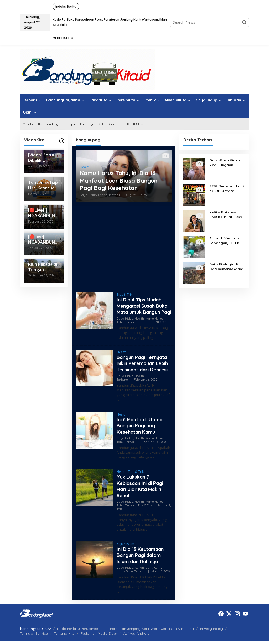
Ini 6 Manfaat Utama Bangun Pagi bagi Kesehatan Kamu (139, 426)
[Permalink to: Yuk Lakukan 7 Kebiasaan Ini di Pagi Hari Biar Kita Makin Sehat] (94, 487)
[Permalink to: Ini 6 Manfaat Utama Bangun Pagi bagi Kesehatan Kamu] (94, 429)
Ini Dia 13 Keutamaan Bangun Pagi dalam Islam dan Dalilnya (140, 555)
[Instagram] (237, 613)
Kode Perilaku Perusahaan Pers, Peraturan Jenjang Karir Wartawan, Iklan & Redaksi (125, 629)
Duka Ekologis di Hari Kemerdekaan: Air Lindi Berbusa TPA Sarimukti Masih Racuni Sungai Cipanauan (226, 266)
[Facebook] (221, 613)
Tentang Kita (64, 633)
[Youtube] (245, 613)
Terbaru (114, 195)
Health (85, 167)
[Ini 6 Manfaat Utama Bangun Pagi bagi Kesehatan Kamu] (156, 457)
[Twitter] (229, 613)
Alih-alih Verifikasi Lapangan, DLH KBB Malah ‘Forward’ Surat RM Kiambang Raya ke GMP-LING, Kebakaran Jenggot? (226, 240)
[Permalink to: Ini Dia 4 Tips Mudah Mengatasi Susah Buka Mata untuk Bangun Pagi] (94, 309)
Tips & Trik (124, 294)
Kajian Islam (125, 544)
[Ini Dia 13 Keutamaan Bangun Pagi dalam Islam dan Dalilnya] (118, 591)
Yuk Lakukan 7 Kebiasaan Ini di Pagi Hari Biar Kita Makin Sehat (140, 486)
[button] (244, 22)
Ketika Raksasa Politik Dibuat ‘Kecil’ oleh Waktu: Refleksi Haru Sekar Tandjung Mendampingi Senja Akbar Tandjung (227, 214)
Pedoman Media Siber (99, 633)
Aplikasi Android (136, 633)
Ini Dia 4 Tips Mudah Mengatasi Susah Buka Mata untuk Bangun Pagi (144, 306)
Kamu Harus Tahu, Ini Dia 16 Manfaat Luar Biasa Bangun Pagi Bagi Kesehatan (118, 180)
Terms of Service (34, 633)
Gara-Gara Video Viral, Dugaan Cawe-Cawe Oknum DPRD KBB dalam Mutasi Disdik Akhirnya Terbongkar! (226, 162)
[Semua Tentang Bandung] (87, 68)
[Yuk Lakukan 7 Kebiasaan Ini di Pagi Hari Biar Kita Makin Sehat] (147, 529)
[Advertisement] (124, 247)
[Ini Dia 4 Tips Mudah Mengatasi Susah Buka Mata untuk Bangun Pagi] (155, 337)
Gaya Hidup (88, 195)
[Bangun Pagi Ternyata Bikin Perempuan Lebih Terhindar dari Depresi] (118, 399)
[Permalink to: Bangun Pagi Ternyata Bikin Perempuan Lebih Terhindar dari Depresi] (94, 367)
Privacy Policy (211, 629)
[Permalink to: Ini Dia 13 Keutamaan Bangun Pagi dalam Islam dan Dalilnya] (94, 559)
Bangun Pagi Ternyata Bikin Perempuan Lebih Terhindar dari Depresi (142, 363)
